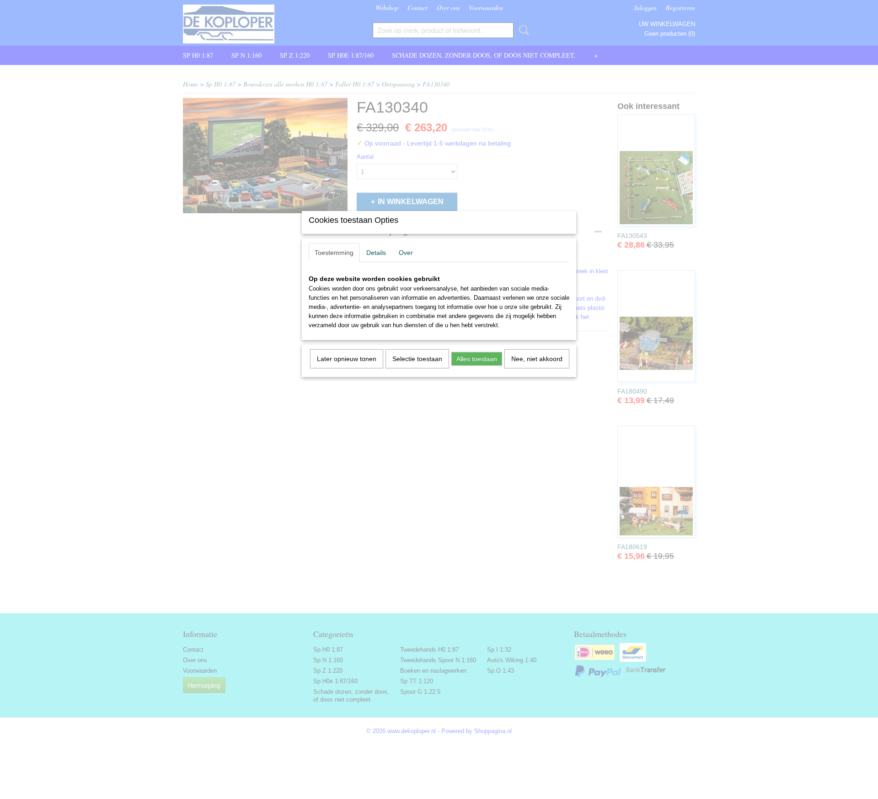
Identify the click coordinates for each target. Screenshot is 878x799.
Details (376, 252)
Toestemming (334, 252)
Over (406, 252)
